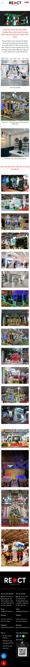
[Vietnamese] (28, 2)
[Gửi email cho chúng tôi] (20, 636)
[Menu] (2, 3)
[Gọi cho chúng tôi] (23, 636)
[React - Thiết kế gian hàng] (15, 3)
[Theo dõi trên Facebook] (17, 636)
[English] (25, 2)
